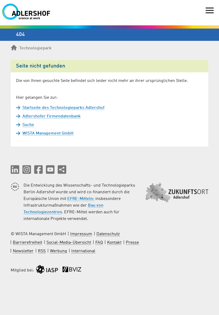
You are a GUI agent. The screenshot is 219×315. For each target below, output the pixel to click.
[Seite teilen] (62, 169)
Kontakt (114, 243)
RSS (42, 251)
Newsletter (23, 251)
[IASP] (47, 270)
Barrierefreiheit (27, 243)
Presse (132, 243)
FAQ (99, 243)
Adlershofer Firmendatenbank (51, 116)
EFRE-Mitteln (80, 199)
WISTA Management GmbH (47, 133)
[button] (15, 169)
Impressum (81, 234)
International (83, 251)
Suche (28, 125)
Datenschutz (108, 234)
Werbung (58, 251)
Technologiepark (35, 48)
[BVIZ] (72, 270)
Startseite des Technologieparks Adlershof (63, 108)
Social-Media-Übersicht (68, 243)
